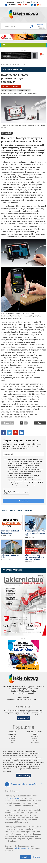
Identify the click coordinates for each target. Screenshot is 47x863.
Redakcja (19, 2)
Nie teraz (36, 857)
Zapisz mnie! (23, 501)
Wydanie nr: (10, 86)
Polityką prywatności (22, 848)
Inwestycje (35, 736)
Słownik (35, 738)
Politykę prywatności (13, 798)
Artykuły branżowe (8, 90)
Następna (39, 423)
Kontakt (35, 2)
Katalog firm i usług (34, 732)
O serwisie (10, 2)
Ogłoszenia (35, 734)
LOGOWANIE (12, 5)
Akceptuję (25, 857)
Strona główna (6, 64)
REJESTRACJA (23, 5)
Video (35, 741)
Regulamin (35, 743)
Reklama (27, 2)
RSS (12, 743)
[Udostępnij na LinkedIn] (21, 432)
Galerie (12, 741)
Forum (12, 736)
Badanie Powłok (19, 64)
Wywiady (12, 738)
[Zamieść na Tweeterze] (9, 432)
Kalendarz (12, 734)
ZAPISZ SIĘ (22, 719)
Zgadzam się (24, 775)
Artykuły (12, 732)
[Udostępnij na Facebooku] (3, 432)
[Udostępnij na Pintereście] (15, 432)
